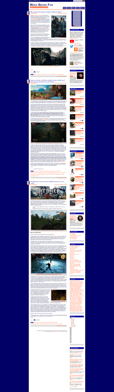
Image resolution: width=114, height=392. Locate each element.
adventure (71, 281)
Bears (83, 282)
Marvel (71, 309)
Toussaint (39, 174)
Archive (68, 7)
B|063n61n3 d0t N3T (56, 331)
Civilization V (77, 287)
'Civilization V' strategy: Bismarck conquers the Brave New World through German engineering (79, 179)
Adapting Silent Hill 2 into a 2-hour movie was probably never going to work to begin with (76, 360)
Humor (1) (71, 256)
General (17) (72, 253)
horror (74, 304)
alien (75, 281)
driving (71, 297)
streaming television (53, 74)
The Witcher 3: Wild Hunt (43, 322)
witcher (49, 322)
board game (72, 284)
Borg (75, 284)
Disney (78, 296)
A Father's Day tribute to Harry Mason (77, 349)
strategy (35, 18)
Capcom (78, 284)
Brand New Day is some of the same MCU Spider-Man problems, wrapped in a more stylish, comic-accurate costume (77, 101)
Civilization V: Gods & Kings (74, 289)
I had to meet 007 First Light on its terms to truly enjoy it (79, 124)
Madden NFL (72, 308)
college (76, 292)
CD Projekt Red (40, 172)
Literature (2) (72, 257)
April (72, 323)
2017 (70, 336)
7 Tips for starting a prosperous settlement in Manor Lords (79, 195)
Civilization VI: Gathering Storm (76, 290)
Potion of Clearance (45, 119)
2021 (70, 331)
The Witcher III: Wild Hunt (43, 171)
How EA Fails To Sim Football (75, 235)
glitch (77, 302)
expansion (50, 171)
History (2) (72, 255)
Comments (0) (63, 76)
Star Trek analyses (73, 238)
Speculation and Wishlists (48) (75, 261)
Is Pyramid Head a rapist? (78, 170)
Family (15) (72, 252)
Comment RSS (72, 386)
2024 (70, 328)
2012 (70, 341)
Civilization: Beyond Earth (74, 291)
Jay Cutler (78, 306)
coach (74, 292)
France (37, 175)
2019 (70, 333)
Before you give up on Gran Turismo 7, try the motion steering (79, 203)
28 (73, 174)
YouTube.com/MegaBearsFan (75, 43)
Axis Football (76, 282)
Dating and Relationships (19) (75, 251)
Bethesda (71, 283)
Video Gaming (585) (73, 269)
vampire (47, 174)
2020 (70, 332)
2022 (70, 330)
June (72, 321)
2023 (70, 329)
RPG (51, 172)
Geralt (43, 74)
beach (80, 282)
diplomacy (71, 296)
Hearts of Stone (58, 171)
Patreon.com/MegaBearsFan (75, 52)
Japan (75, 306)
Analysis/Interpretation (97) (75, 245)
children (80, 285)
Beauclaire (43, 174)
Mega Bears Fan (41, 4)
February (72, 325)
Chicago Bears (75, 285)
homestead (51, 174)
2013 (70, 340)
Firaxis (76, 300)
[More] (32, 69)
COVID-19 (80, 294)
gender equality (72, 302)
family (82, 299)
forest (71, 301)
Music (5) (71, 258)
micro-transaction (73, 311)
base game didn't (62, 161)
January (72, 326)
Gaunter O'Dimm (34, 174)
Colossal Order (75, 293)
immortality (62, 174)
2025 (70, 327)
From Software (79, 301)
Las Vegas (77, 307)
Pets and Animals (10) (74, 259)
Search (73, 7)
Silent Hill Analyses (73, 236)
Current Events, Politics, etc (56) (76, 250)
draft (83, 296)
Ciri (48, 74)
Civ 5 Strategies (73, 234)
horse (77, 304)
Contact (82, 7)
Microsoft (81, 310)
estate (54, 174)
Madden (80, 307)
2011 (70, 342)
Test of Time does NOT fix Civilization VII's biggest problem (79, 140)
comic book (80, 293)
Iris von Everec (62, 172)
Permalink (59, 76)
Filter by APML (32, 0)
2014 (70, 339)
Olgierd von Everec (55, 172)
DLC (53, 171)
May (71, 322)
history (71, 304)
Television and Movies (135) (75, 265)
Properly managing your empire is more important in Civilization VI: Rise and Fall (79, 187)
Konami (73, 307)
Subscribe (38, 0)
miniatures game (79, 311)
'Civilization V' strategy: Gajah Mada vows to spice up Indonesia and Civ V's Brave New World (76, 369)
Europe (71, 299)
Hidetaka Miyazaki (78, 303)
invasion (77, 305)
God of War (80, 302)
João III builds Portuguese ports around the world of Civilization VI (73, 217)
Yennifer (45, 74)
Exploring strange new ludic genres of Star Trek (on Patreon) (73, 74)
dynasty (74, 297)
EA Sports (79, 297)
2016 (70, 337)
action (75, 280)
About (78, 7)
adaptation (62, 74)
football (80, 300)
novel (58, 74)
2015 (70, 338)
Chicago (71, 285)
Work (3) (71, 273)
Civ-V (80, 291)
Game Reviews (64, 83)
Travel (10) (72, 268)
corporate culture (75, 294)
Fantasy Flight (72, 300)
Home (64, 7)
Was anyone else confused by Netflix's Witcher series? (46, 12)
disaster (75, 296)
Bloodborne (81, 283)
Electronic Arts (75, 298)
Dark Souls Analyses (73, 237)
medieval (77, 310)
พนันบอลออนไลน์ (73, 371)
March (72, 324)
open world (48, 172)
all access (78, 281)
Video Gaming (58, 83)
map (81, 308)
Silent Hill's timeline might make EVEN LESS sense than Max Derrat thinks (79, 117)
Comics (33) (72, 249)
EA (76, 297)
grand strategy (72, 303)
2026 (72, 322)
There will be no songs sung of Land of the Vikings (79, 92)
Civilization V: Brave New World (75, 288)
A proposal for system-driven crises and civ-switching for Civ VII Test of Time (79, 133)
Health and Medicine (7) (74, 254)
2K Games (71, 280)
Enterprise (80, 298)
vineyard (57, 174)
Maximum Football (73, 310)
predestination (33, 175)
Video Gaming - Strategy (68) (75, 272)
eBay (71, 298)
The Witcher (39, 74)
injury (74, 305)
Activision (78, 280)
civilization (80, 286)
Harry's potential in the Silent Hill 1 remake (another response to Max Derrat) (78, 109)
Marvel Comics (75, 309)
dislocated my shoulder (37, 15)
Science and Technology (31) (75, 260)
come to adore (42, 27)
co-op (71, 294)
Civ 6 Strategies (73, 233)
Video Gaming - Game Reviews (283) (76, 270)
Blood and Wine (33, 172)
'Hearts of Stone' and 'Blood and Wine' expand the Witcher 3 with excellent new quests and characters (48, 81)
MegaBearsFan (34, 13)
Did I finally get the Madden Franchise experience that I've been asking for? (77, 376)
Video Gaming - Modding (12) (75, 271)
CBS (81, 284)
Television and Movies (62, 13)
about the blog (74, 38)
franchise (74, 301)
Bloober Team (76, 283)
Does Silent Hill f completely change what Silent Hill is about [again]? (76, 365)
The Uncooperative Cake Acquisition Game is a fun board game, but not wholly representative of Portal (79, 156)
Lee (70, 361)
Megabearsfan (72, 377)
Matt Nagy (80, 309)
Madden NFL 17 (77, 308)
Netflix (35, 74)
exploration (79, 299)
